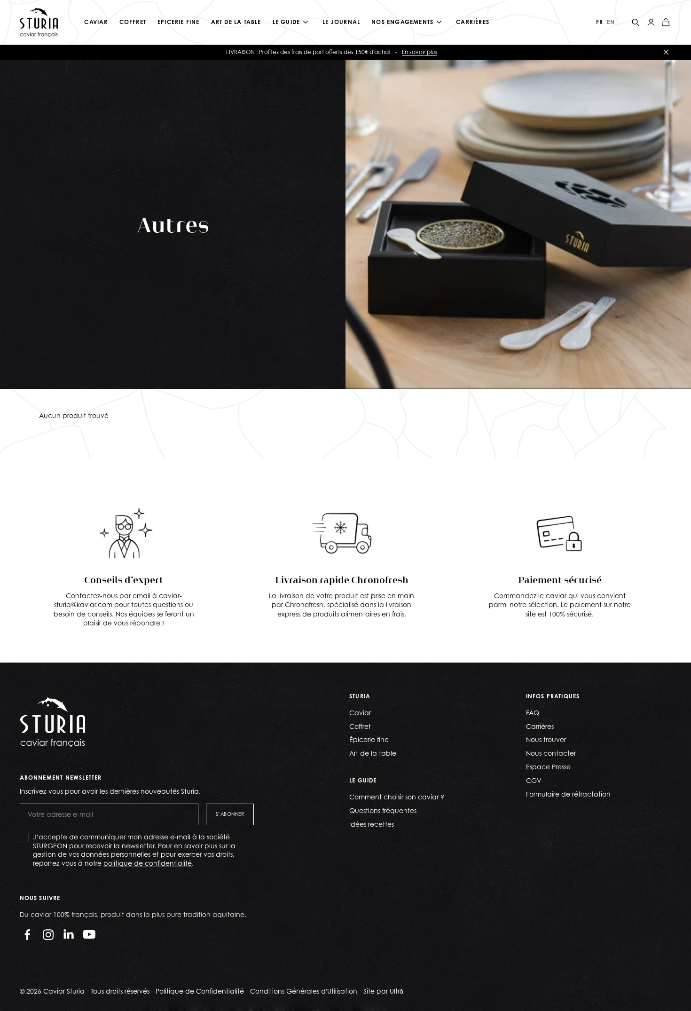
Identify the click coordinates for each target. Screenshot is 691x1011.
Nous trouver (546, 739)
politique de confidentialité (147, 863)
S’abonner (230, 814)
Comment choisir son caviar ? (396, 797)
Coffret (360, 726)
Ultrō (396, 991)
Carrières (540, 726)
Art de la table (372, 753)
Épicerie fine (369, 739)
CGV (534, 780)
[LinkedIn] (68, 934)
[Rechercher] (636, 22)
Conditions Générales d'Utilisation (303, 991)
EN (611, 21)
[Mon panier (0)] (666, 22)
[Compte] (651, 22)
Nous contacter (551, 753)
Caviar (360, 713)
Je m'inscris (532, 51)
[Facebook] (27, 934)
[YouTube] (89, 934)
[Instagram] (47, 934)
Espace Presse (548, 767)
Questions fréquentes (382, 810)
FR (599, 21)
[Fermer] (666, 52)
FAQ (532, 713)
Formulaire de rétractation (568, 794)
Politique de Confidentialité (200, 991)
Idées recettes (371, 824)
